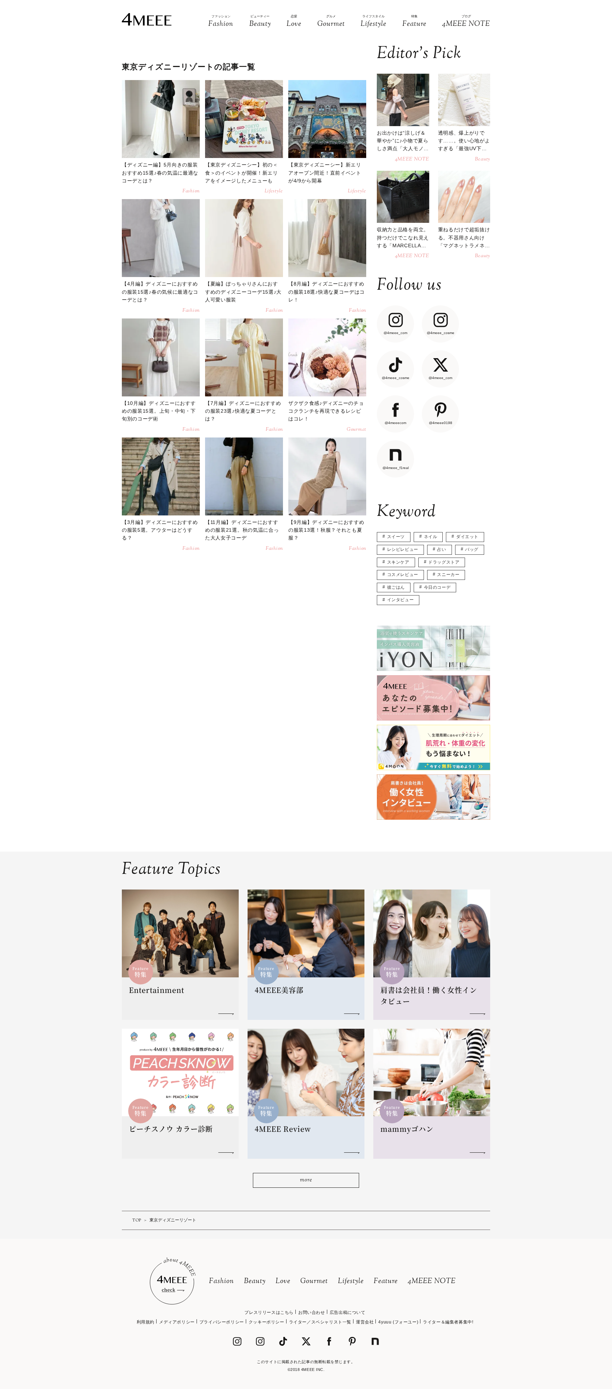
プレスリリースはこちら (269, 1312)
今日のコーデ (437, 587)
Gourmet (314, 1281)
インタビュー (400, 599)
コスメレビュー (402, 574)
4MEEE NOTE (432, 1281)
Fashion (221, 1281)
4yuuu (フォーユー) (398, 1322)
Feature (386, 1281)
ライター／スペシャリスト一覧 (320, 1322)
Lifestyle (351, 1281)
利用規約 (145, 1322)
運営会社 (365, 1322)
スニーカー (448, 574)
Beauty (255, 1281)
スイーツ (396, 536)
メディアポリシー (177, 1322)
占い (441, 549)
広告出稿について (348, 1312)
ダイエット (467, 536)
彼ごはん (396, 587)
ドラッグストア (443, 562)
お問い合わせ (311, 1312)
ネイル (430, 536)
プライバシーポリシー (221, 1322)
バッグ (471, 549)
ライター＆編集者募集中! (448, 1322)
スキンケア (398, 562)
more (306, 1180)
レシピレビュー (402, 549)
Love (283, 1281)
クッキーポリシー (266, 1322)
